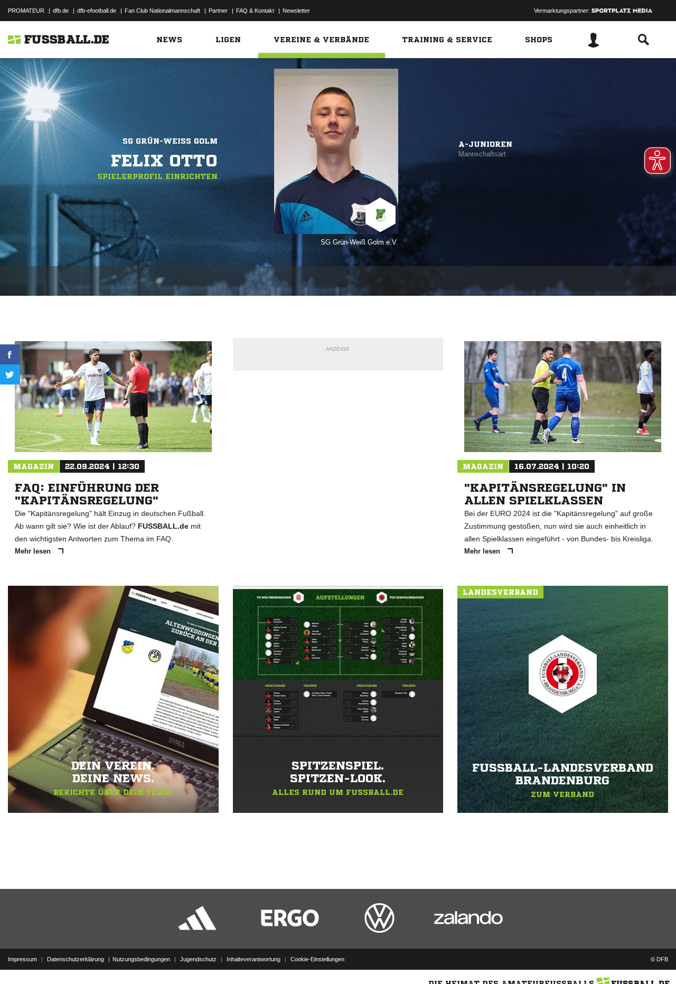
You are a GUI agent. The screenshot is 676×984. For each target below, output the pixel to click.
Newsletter (296, 10)
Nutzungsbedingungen (141, 959)
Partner (218, 10)
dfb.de (61, 10)
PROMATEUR (26, 10)
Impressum (22, 959)
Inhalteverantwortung (253, 959)
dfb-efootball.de (96, 10)
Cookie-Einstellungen (317, 959)
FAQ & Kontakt (255, 10)
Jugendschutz (198, 959)
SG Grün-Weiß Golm (170, 141)
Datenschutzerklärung (75, 959)
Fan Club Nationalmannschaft (162, 10)
